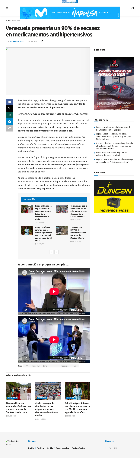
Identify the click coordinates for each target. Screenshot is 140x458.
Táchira (40, 448)
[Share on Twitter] (9, 108)
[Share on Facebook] (9, 102)
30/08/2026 (40, 223)
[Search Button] (133, 8)
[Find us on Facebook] (106, 448)
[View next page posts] (56, 252)
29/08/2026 (76, 241)
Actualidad (16, 21)
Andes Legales (62, 448)
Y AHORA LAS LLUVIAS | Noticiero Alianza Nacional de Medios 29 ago (78, 232)
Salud (75, 366)
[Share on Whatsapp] (9, 115)
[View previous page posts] (51, 252)
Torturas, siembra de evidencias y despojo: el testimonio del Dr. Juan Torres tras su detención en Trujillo (114, 146)
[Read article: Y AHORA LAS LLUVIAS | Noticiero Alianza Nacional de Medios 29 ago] (62, 230)
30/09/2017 (32, 42)
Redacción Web (17, 42)
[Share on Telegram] (9, 121)
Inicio (8, 21)
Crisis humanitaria (39, 366)
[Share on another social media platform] (9, 128)
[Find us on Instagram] (115, 448)
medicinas (65, 366)
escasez (54, 366)
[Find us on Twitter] (110, 448)
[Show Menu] (7, 8)
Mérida (50, 448)
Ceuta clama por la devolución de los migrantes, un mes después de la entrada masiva (78, 211)
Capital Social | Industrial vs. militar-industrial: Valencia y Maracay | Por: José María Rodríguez (113, 136)
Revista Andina (78, 448)
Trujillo (31, 448)
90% (26, 366)
